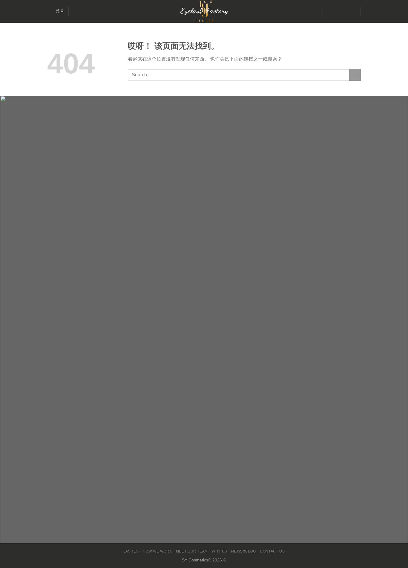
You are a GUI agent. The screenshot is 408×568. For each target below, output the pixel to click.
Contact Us (272, 551)
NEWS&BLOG (243, 551)
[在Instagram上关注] (336, 11)
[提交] (355, 75)
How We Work (157, 551)
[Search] (75, 11)
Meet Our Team (192, 551)
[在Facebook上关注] (328, 11)
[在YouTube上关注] (352, 11)
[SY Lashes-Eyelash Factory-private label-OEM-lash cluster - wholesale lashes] (204, 11)
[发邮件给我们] (344, 11)
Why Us (219, 551)
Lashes (131, 551)
